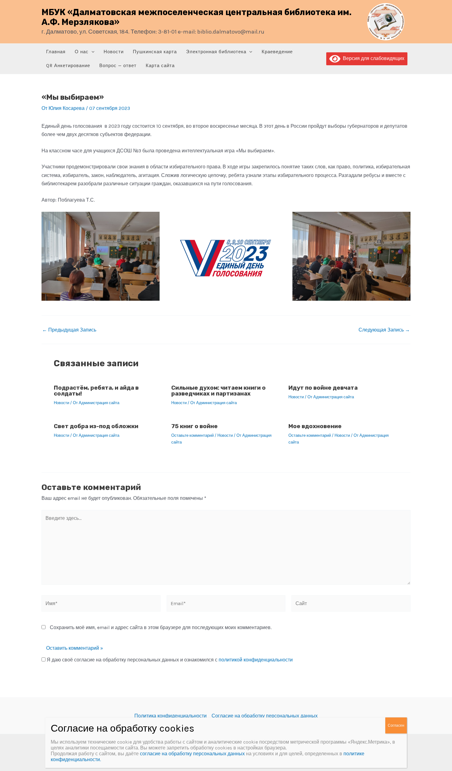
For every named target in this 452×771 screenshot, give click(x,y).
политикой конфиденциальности (256, 660)
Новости (114, 51)
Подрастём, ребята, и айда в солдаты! (96, 390)
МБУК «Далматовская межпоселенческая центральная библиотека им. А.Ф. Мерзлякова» (196, 17)
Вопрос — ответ (118, 65)
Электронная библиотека (216, 51)
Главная (55, 51)
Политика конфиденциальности (170, 716)
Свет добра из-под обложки (96, 426)
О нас (82, 51)
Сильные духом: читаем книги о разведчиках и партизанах (218, 390)
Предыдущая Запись (69, 329)
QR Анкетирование (68, 65)
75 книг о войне (194, 426)
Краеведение (277, 51)
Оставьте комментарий (192, 435)
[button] (91, 52)
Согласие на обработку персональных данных (265, 716)
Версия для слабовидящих (372, 58)
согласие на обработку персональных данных (192, 754)
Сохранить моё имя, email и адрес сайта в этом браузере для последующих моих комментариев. (161, 627)
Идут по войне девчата (323, 387)
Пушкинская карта (155, 51)
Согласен (396, 725)
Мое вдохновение (315, 426)
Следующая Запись (384, 329)
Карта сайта (160, 65)
